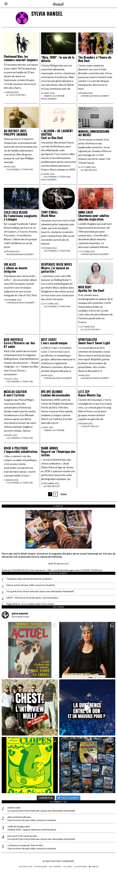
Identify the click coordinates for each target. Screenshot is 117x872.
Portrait (21, 95)
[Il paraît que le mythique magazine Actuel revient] (30, 650)
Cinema (47, 96)
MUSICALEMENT (49, 98)
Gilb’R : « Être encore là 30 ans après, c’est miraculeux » (32, 597)
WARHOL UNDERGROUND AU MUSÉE (93, 133)
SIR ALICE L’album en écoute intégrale (15, 268)
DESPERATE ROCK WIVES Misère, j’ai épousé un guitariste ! (56, 268)
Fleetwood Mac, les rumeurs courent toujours (21, 58)
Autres (84, 170)
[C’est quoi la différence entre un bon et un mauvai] (87, 707)
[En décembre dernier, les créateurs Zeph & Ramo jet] (87, 765)
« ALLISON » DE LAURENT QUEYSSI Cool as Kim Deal (57, 134)
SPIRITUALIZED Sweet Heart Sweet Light (94, 341)
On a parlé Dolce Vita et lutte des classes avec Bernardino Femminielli (40, 591)
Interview (12, 254)
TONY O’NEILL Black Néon (49, 213)
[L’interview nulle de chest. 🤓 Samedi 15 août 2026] (30, 707)
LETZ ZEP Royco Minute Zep (89, 393)
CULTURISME (58, 96)
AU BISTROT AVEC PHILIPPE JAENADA (15, 132)
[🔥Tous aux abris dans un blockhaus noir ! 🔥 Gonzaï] (30, 765)
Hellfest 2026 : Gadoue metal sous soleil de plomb (31, 829)
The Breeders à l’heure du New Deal (94, 58)
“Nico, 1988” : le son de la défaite (57, 58)
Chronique (87, 96)
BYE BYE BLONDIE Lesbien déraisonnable (55, 393)
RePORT (93, 170)
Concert (85, 426)
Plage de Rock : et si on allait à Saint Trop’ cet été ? (30, 603)
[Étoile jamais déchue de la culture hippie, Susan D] (87, 650)
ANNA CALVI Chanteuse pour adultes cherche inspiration (93, 215)
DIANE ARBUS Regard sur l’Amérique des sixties (58, 451)
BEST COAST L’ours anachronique (54, 341)
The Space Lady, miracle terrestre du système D (29, 578)
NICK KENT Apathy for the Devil (91, 288)
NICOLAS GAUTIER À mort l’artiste (15, 393)
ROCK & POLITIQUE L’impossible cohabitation (20, 449)
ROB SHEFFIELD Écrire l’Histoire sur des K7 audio (19, 343)
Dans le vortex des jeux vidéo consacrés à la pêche (30, 585)
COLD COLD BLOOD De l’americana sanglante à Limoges (20, 215)
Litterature (26, 169)
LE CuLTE (10, 95)
